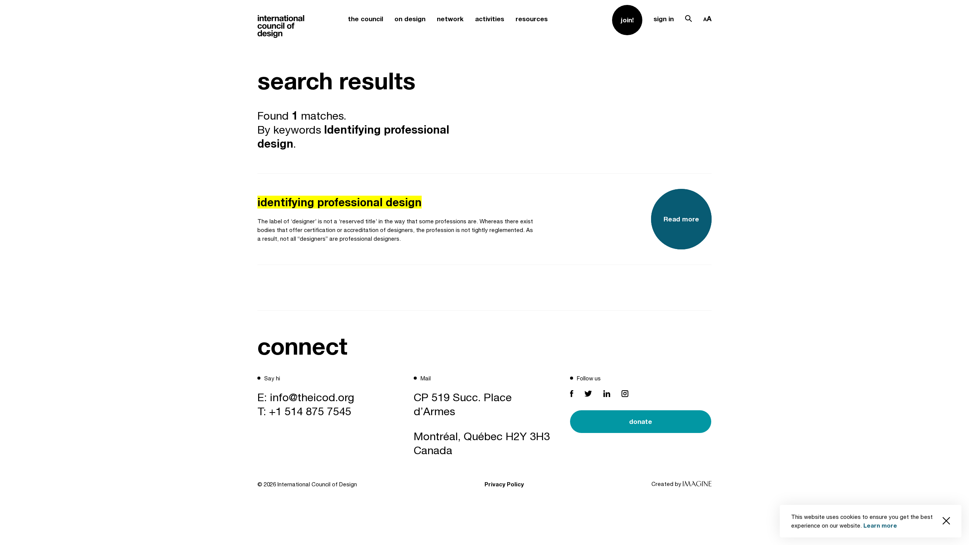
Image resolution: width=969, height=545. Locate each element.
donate (640, 421)
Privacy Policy (504, 484)
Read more (681, 219)
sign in (664, 19)
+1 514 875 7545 (310, 411)
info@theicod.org (312, 397)
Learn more (880, 525)
